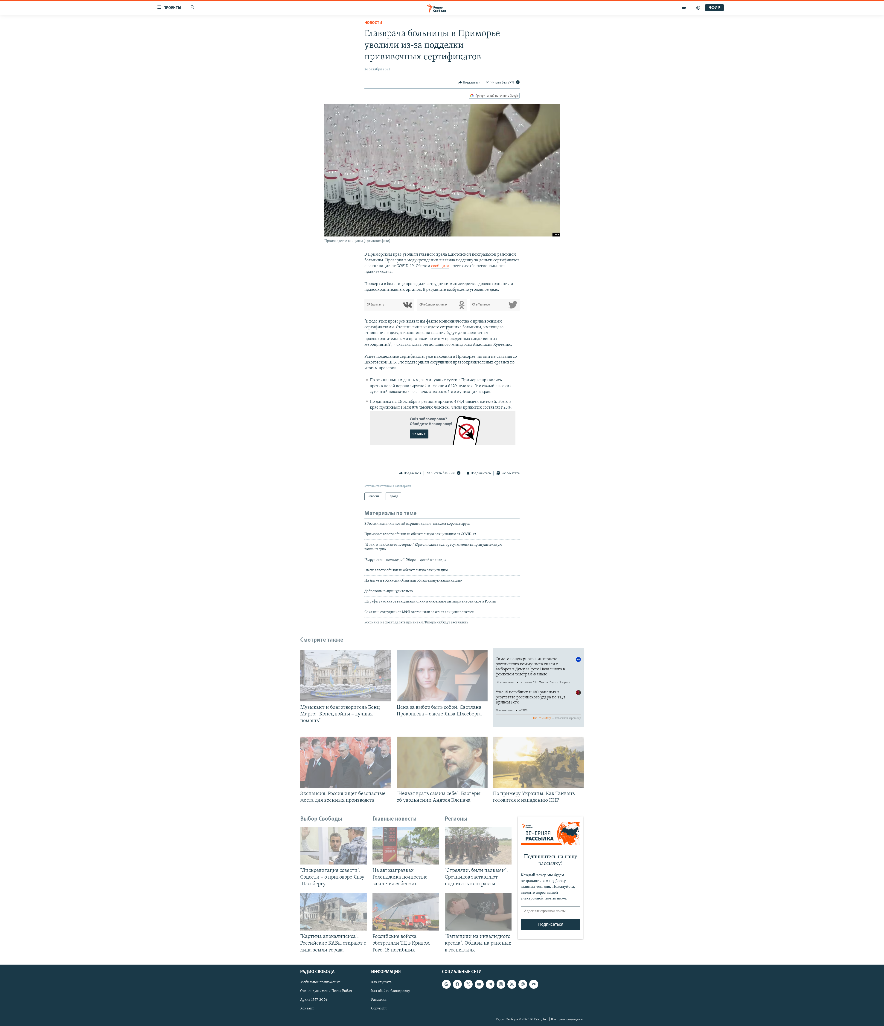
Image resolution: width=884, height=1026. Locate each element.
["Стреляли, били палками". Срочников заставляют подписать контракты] (478, 846)
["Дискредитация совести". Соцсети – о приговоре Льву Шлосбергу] (333, 846)
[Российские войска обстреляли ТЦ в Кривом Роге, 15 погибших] (405, 912)
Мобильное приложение (320, 982)
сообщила (440, 266)
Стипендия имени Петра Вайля (326, 991)
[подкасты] (698, 7)
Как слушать (381, 982)
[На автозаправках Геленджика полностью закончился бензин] (405, 846)
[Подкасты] (522, 984)
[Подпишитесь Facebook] (457, 984)
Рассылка (379, 1000)
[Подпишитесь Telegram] (490, 984)
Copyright (379, 1008)
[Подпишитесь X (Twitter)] (468, 984)
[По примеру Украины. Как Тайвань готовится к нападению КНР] (538, 762)
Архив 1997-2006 (314, 1000)
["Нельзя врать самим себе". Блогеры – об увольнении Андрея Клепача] (442, 762)
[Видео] (684, 7)
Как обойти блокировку (390, 991)
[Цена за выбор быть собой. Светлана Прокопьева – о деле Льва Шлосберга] (442, 675)
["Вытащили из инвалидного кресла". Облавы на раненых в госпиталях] (478, 912)
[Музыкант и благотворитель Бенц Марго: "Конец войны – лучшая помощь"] (345, 675)
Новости (373, 23)
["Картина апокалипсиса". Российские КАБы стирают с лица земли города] (333, 912)
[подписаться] (533, 984)
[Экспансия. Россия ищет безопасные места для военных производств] (345, 762)
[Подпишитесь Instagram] (501, 984)
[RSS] (511, 984)
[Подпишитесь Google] (446, 984)
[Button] (469, 83)
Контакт (307, 1008)
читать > (419, 434)
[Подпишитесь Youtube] (479, 984)
